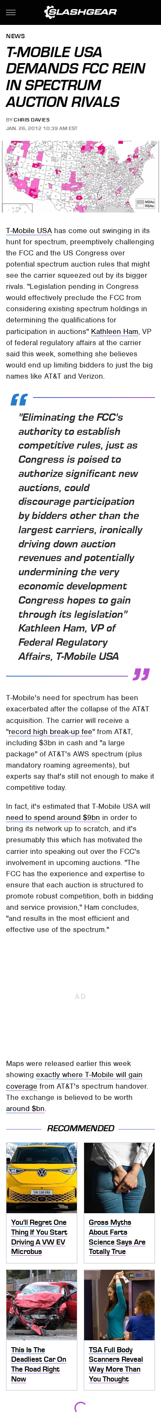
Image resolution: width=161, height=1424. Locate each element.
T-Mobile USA (29, 230)
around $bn (25, 1108)
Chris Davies (31, 120)
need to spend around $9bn (53, 817)
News (15, 36)
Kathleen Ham (114, 331)
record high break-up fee (50, 731)
